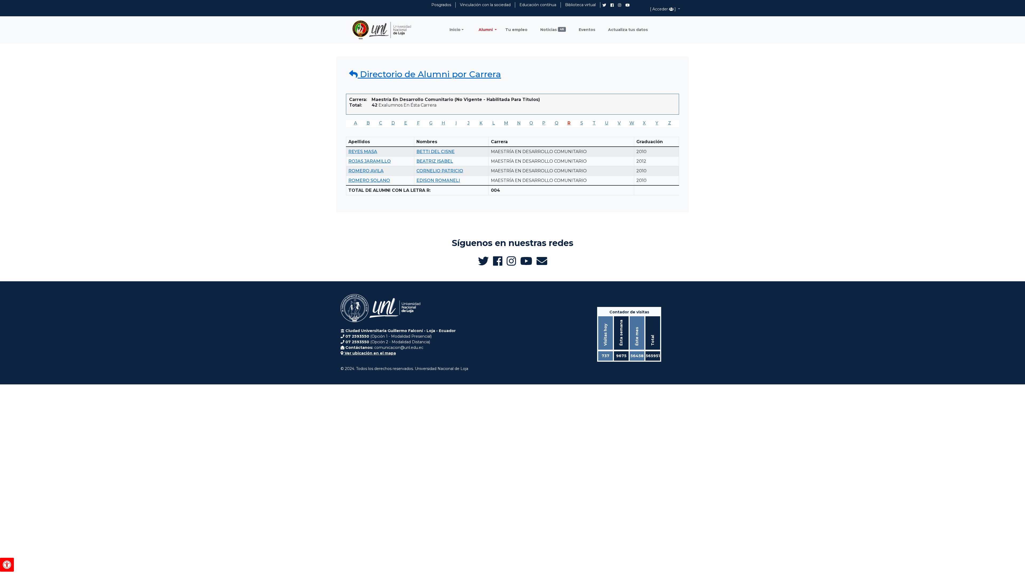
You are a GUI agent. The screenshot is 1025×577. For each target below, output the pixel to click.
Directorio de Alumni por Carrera (429, 74)
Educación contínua (537, 4)
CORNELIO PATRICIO (439, 170)
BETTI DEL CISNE (435, 151)
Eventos (587, 29)
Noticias (552, 29)
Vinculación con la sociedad (485, 4)
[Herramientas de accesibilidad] (7, 565)
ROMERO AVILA (366, 170)
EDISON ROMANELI (438, 180)
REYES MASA (362, 151)
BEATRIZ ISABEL (434, 161)
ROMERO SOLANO (369, 180)
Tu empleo (516, 29)
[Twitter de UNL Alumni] (604, 5)
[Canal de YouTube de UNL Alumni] (627, 5)
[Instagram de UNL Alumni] (619, 5)
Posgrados (441, 4)
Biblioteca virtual (580, 4)
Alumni (486, 29)
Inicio (455, 29)
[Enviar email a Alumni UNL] (541, 261)
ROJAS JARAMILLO (369, 161)
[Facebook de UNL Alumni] (612, 5)
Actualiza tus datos (628, 29)
